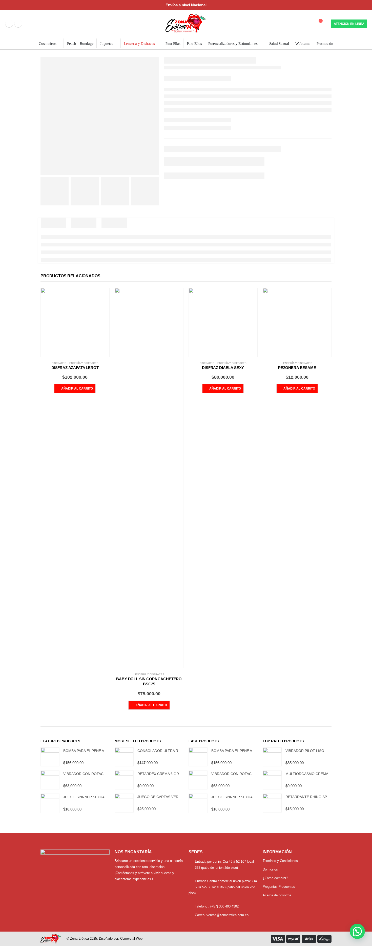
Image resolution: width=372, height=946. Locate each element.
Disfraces (59, 363)
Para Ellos (194, 44)
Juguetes (106, 44)
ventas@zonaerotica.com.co (227, 915)
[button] (357, 931)
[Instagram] (18, 23)
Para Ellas (173, 44)
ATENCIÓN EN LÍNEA (349, 24)
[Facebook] (9, 23)
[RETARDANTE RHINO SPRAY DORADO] (272, 803)
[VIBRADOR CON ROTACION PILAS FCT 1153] (49, 779)
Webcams (302, 44)
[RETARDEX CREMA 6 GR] (124, 779)
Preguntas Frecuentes (279, 887)
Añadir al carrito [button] (77, 388)
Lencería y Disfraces (139, 44)
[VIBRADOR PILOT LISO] (272, 756)
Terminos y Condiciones (280, 861)
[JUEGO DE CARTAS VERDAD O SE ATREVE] (124, 803)
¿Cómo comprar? (275, 878)
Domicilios (270, 869)
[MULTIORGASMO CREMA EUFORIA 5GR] (272, 779)
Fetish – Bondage (80, 44)
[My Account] (297, 23)
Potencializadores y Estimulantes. (233, 44)
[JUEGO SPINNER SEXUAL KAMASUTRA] (49, 803)
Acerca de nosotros (277, 895)
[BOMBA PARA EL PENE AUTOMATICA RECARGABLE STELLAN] (49, 756)
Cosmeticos (47, 44)
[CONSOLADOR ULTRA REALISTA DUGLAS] (124, 756)
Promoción (325, 44)
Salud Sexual (279, 44)
